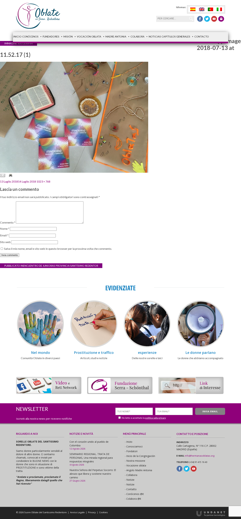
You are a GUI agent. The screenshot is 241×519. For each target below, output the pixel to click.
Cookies (103, 512)
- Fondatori (131, 451)
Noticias (155, 36)
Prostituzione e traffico (94, 352)
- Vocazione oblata (135, 465)
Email (4, 235)
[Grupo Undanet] (210, 515)
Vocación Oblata (89, 36)
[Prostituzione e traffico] (94, 346)
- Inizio (128, 441)
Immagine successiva (18, 43)
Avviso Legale (77, 512)
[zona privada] (221, 19)
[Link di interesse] (191, 392)
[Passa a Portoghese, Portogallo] (210, 9)
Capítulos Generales (176, 36)
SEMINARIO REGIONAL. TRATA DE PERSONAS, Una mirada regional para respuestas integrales (91, 457)
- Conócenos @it (134, 494)
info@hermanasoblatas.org (199, 455)
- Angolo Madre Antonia (138, 470)
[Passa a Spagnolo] (192, 9)
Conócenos (30, 36)
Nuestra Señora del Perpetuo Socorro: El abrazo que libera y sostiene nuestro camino (93, 473)
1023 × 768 (43, 181)
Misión (68, 36)
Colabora (137, 36)
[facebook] (200, 19)
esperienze (147, 352)
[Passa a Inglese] (201, 9)
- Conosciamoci (134, 446)
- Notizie (129, 479)
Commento (7, 222)
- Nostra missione (135, 460)
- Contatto (131, 489)
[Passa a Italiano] (219, 9)
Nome (4, 228)
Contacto (201, 36)
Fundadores (51, 36)
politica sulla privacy (155, 417)
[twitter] (207, 19)
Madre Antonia (116, 36)
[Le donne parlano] (200, 346)
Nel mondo (40, 352)
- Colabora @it (133, 498)
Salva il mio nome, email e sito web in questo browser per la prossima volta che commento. (58, 248)
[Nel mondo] (40, 346)
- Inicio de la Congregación (140, 456)
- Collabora (131, 475)
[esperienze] (147, 346)
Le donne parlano (200, 352)
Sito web (5, 242)
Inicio (17, 36)
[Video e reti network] (48, 392)
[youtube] (214, 19)
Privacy (92, 512)
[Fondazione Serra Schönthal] (119, 392)
